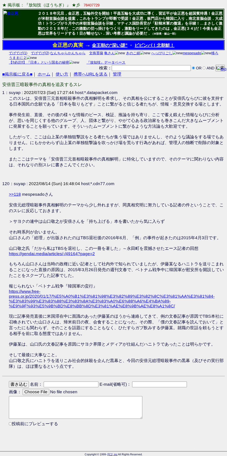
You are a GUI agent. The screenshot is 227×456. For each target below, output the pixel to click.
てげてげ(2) (40, 53)
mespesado (192, 53)
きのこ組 (133, 53)
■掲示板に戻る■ (17, 74)
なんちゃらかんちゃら (68, 53)
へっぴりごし (161, 53)
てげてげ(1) (18, 53)
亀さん (109, 53)
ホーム (44, 74)
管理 (117, 74)
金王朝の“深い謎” (109, 45)
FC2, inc (112, 454)
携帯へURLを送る (91, 74)
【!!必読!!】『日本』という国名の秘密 (39, 62)
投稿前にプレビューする (35, 423)
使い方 (62, 74)
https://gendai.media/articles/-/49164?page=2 (52, 253)
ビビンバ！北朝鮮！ (154, 45)
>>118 (15, 194)
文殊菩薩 (96, 53)
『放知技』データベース (105, 62)
